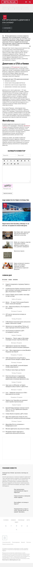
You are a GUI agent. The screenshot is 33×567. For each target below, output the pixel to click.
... (15, 216)
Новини (13, 520)
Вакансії (23, 542)
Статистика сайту (6, 542)
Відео (16, 522)
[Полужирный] (4, 160)
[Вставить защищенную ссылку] (4, 163)
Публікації (21, 520)
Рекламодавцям (16, 542)
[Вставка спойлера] (18, 163)
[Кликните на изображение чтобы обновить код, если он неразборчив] (16, 186)
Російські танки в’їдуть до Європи (15, 370)
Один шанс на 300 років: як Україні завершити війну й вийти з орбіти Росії (17, 385)
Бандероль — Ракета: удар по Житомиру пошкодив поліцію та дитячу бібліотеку (17, 339)
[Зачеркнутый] (14, 160)
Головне (5, 520)
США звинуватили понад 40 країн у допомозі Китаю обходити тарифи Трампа (18, 358)
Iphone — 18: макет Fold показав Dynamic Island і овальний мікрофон (17, 302)
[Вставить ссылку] (28, 160)
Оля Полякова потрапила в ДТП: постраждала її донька (15, 331)
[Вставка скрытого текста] (11, 163)
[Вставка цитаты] (14, 163)
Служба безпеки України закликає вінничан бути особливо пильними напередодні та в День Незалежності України (18, 290)
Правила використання (7, 544)
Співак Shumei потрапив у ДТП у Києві (17, 414)
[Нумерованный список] (21, 160)
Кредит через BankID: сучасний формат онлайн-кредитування (17, 366)
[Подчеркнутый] (10, 160)
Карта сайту (27, 558)
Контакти (29, 542)
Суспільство (7, 28)
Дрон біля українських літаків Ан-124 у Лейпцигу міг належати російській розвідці (18, 417)
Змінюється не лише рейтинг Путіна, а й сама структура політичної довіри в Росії (17, 327)
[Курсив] (7, 160)
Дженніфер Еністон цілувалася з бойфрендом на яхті (15, 425)
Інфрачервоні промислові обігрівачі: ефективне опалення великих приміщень (17, 346)
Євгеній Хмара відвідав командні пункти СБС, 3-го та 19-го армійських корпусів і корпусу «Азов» (17, 409)
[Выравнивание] (18, 160)
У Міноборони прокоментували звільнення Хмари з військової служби (18, 322)
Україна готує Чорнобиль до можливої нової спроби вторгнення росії (17, 401)
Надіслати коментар (7, 193)
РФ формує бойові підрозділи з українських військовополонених (15, 432)
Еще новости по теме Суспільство (15, 200)
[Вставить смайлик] (7, 163)
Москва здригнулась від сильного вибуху (17, 428)
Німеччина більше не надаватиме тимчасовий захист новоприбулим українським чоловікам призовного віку (17, 377)
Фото (28, 520)
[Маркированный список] (24, 160)
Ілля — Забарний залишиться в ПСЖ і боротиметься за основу (16, 393)
